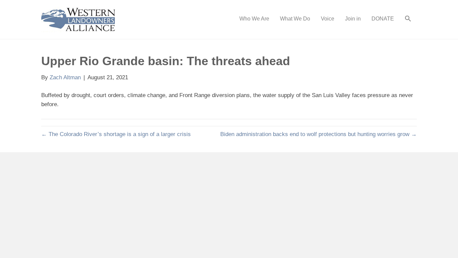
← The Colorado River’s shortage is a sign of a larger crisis (116, 134)
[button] (408, 19)
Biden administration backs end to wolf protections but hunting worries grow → (318, 134)
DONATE (382, 19)
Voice (327, 19)
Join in (353, 19)
